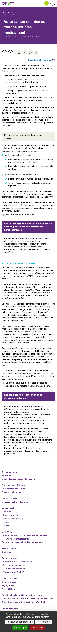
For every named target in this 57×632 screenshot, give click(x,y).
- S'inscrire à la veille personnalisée (17, 562)
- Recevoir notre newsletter (14, 565)
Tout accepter (20, 627)
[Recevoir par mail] (19, 52)
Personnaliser (43, 621)
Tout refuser (37, 627)
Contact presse (9, 582)
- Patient (6, 522)
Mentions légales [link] (10, 608)
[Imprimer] (30, 52)
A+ (4, 53)
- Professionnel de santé (12, 519)
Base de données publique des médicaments (22, 542)
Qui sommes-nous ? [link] (11, 472)
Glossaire (6, 552)
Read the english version (39, 60)
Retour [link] (10, 12)
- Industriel (6, 512)
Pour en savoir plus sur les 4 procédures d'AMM (23, 137)
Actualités (6, 475)
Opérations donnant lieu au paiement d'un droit (23, 602)
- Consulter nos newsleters (14, 569)
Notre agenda (8, 589)
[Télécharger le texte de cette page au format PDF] (35, 52)
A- (11, 53)
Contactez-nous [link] (9, 578)
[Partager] (24, 52)
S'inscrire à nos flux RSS (13, 572)
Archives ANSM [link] (9, 548)
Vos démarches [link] (9, 508)
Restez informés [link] (9, 558)
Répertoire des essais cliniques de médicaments (24, 535)
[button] (46, 3)
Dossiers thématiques (12, 492)
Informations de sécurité (13, 489)
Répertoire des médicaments (15, 539)
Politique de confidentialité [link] (20, 621)
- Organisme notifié (10, 515)
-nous (9, 585)
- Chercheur (7, 526)
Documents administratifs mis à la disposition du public (27, 599)
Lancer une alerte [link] (10, 498)
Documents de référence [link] (13, 485)
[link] (8, 3)
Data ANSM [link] (7, 532)
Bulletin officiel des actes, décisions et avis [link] (22, 595)
